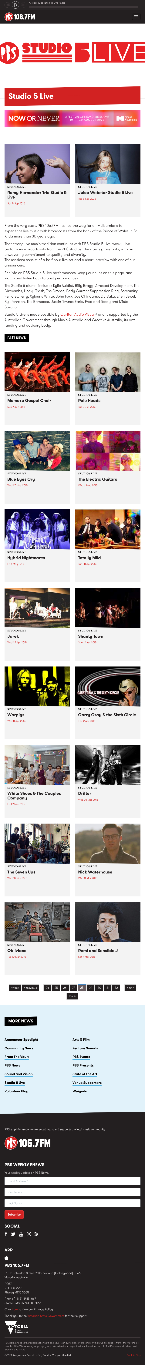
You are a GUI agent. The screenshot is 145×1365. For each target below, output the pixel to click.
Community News (19, 1048)
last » (72, 996)
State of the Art (84, 1074)
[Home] (21, 16)
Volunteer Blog (16, 1091)
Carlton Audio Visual (78, 314)
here (15, 1309)
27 (73, 988)
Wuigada (79, 1091)
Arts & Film (81, 1039)
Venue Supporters (87, 1082)
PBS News (12, 1065)
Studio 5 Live (15, 1082)
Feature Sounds (85, 1048)
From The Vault (17, 1056)
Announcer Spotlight (21, 1039)
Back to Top (133, 1355)
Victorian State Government (45, 1316)
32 (116, 988)
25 (56, 988)
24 (47, 988)
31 (107, 988)
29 (90, 988)
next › (130, 988)
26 (64, 988)
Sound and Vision (19, 1074)
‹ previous (30, 988)
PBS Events (81, 1056)
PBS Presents (83, 1065)
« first (15, 988)
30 (99, 988)
